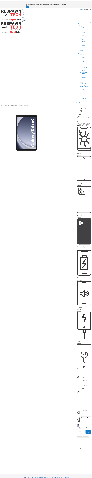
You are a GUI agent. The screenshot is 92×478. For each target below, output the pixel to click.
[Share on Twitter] (79, 440)
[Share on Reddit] (81, 450)
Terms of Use (35, 477)
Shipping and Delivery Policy (64, 477)
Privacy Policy (41, 477)
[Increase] (80, 431)
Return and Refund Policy (53, 477)
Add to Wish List (79, 437)
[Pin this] (79, 444)
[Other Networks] (79, 445)
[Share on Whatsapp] (81, 446)
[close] (1, 1)
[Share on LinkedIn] (79, 442)
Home (1, 105)
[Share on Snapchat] (81, 448)
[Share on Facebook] (79, 439)
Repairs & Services (6, 105)
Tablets (12, 105)
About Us (27, 477)
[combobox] (82, 101)
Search (23, 21)
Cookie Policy (46, 477)
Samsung (15, 105)
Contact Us (31, 477)
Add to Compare (85, 437)
